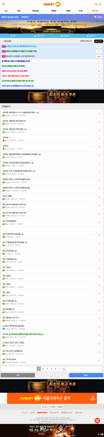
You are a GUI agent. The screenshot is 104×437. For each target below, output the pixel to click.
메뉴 (14, 36)
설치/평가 (66, 36)
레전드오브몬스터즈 (10, 17)
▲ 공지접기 (98, 41)
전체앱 (59, 407)
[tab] (13, 36)
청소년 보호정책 (54, 413)
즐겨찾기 (92, 36)
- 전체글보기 (24, 17)
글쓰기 (99, 17)
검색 (17, 375)
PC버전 (52, 407)
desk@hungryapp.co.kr (60, 422)
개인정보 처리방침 (42, 413)
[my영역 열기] (3, 3)
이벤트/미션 (40, 36)
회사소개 (24, 413)
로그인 (44, 407)
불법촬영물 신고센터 (66, 413)
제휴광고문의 (78, 413)
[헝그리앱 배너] (52, 386)
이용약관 (32, 413)
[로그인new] (100, 3)
